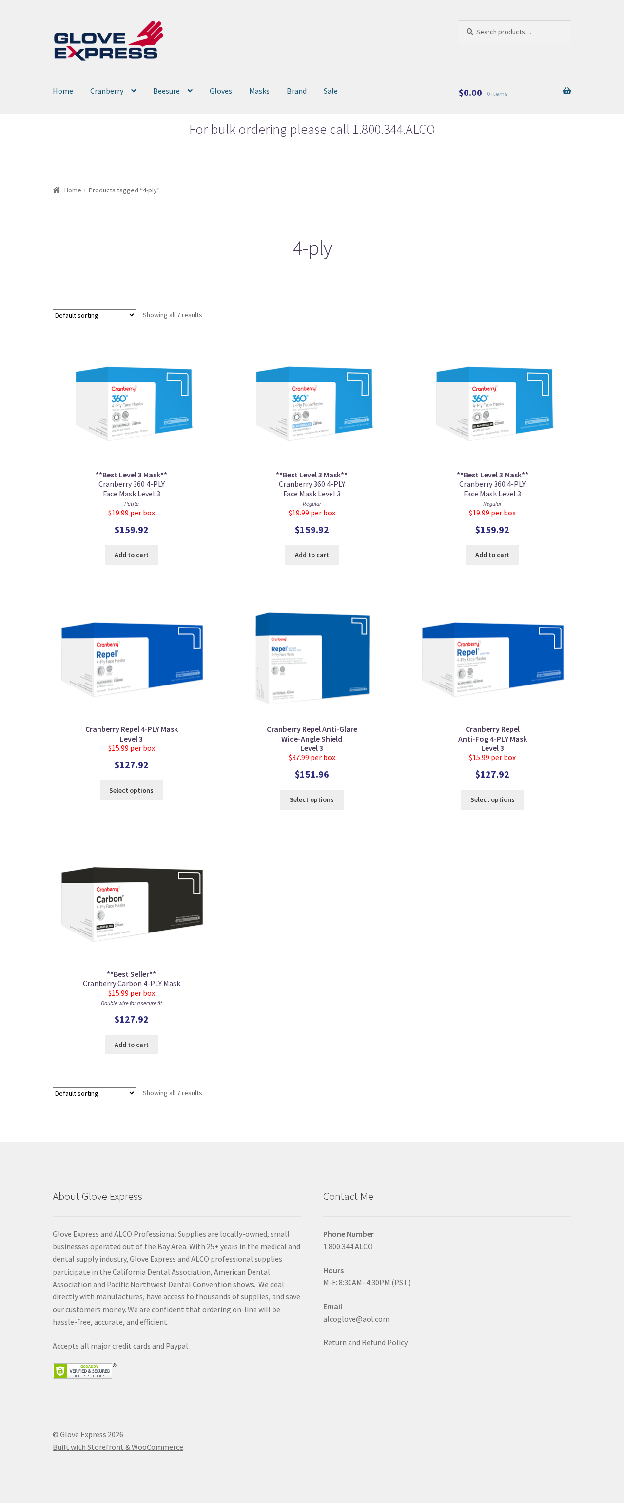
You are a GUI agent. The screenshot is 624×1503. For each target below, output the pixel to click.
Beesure (166, 90)
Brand (297, 90)
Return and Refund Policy (365, 1342)
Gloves (221, 90)
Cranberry (106, 90)
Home (63, 90)
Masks (259, 90)
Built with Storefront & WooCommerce (118, 1447)
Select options (131, 790)
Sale (331, 90)
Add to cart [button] (132, 555)
